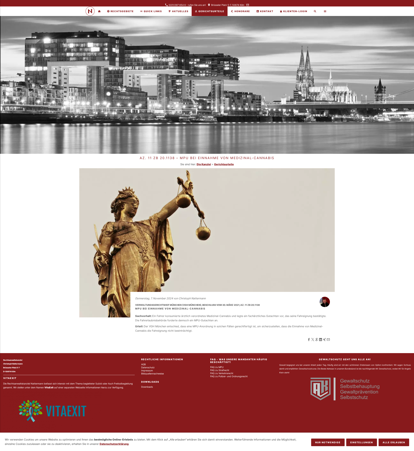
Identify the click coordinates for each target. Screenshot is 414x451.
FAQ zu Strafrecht (219, 370)
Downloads (147, 386)
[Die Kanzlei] (99, 11)
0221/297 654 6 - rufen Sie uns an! (187, 5)
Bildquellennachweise (152, 373)
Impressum (147, 370)
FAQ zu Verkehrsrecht (221, 373)
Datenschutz (148, 367)
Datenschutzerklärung (114, 444)
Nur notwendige (328, 442)
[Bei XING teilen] (324, 340)
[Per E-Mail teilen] (328, 340)
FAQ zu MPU (216, 367)
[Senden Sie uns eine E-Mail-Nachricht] (247, 5)
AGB (143, 364)
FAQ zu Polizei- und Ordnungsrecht (229, 376)
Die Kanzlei (204, 164)
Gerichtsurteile (224, 164)
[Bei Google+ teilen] (316, 340)
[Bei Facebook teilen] (308, 340)
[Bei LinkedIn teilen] (320, 340)
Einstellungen (361, 442)
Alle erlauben (394, 442)
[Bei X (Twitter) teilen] (312, 340)
